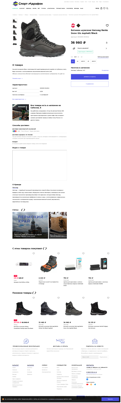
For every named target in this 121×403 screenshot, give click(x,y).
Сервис (82, 1)
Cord (15, 280)
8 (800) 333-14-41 (91, 372)
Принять (110, 399)
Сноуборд (69, 8)
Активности (15, 372)
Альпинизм (51, 8)
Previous (11, 226)
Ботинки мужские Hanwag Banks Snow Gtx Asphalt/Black (73, 327)
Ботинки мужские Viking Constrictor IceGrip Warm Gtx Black (23, 327)
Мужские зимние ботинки (60, 14)
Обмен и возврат (76, 373)
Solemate (66, 280)
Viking (15, 324)
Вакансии (29, 374)
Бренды (76, 8)
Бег (39, 8)
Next (68, 226)
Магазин (30, 365)
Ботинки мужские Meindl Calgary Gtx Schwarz (98, 327)
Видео (93, 1)
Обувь (34, 8)
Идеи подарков (16, 378)
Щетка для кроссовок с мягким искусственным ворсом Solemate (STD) (73, 283)
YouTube (59, 372)
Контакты (77, 1)
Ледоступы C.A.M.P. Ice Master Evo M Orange (48, 282)
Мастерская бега (46, 372)
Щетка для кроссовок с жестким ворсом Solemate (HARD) (98, 282)
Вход (97, 8)
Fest (97, 1)
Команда (29, 372)
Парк (100, 1)
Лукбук (14, 376)
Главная (15, 14)
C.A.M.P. (41, 280)
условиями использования (56, 399)
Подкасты (59, 374)
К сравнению (90, 83)
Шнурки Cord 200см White (21, 282)
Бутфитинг (44, 369)
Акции (14, 367)
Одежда (28, 8)
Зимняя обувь (33, 14)
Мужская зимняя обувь (45, 14)
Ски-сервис (45, 367)
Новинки (15, 8)
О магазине (106, 1)
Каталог (22, 8)
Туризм (43, 8)
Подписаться (103, 357)
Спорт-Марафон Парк (62, 384)
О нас (28, 369)
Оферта (74, 379)
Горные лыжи (60, 8)
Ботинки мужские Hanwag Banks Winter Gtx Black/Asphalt (48, 327)
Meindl (90, 324)
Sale (81, 8)
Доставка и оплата (69, 1)
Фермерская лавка (62, 386)
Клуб (89, 1)
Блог (86, 1)
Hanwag (15, 187)
